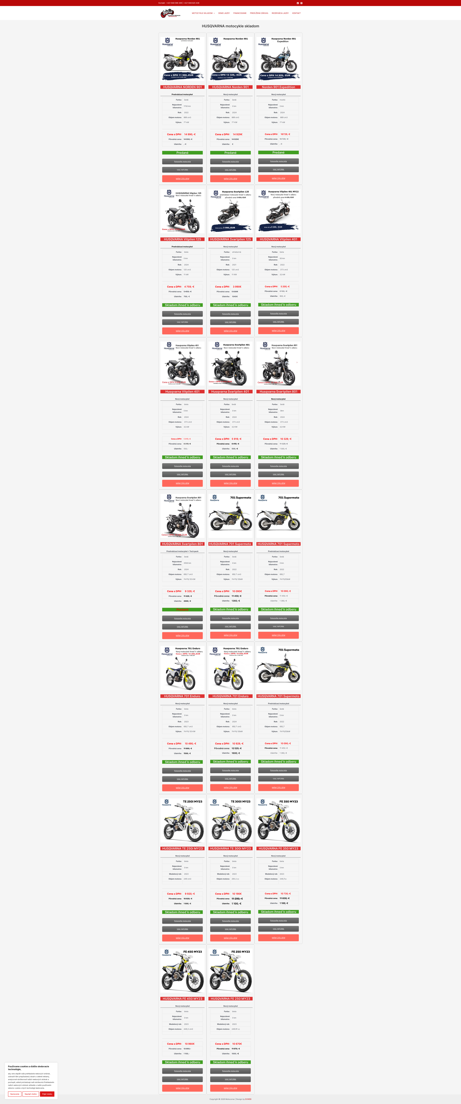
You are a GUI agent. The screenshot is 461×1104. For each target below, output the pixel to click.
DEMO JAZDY (224, 13)
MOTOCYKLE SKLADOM (202, 13)
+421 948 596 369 (174, 3)
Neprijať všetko (31, 1094)
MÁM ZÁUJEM (182, 179)
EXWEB (248, 1099)
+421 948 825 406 (191, 3)
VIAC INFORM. (182, 170)
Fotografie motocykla (182, 161)
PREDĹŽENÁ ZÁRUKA (259, 13)
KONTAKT (296, 13)
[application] (213, 13)
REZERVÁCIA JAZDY (280, 13)
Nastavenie (14, 1094)
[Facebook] (298, 3)
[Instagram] (301, 3)
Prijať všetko (47, 1094)
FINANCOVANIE (239, 13)
